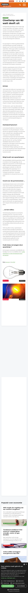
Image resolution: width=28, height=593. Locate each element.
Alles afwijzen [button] (21, 586)
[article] (14, 515)
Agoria (7, 262)
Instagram (19, 1)
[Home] (6, 5)
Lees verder (21, 576)
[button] (14, 578)
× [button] (26, 564)
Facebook (17, 1)
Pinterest (25, 1)
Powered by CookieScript (14, 591)
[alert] (14, 577)
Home (4, 14)
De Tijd (13, 262)
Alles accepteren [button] (7, 586)
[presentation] (14, 559)
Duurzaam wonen (9, 14)
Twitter (22, 1)
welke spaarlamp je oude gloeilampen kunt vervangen (14, 253)
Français (11, 1)
